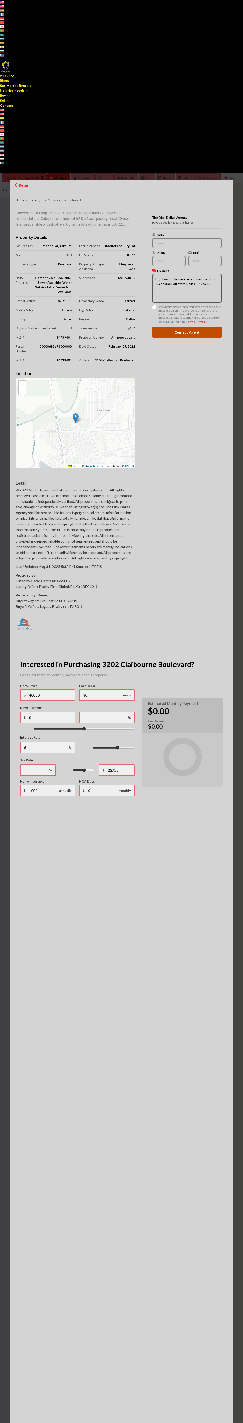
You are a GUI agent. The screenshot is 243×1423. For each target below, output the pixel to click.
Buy (3, 95)
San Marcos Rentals (15, 85)
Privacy (201, 321)
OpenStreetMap (95, 466)
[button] (76, 418)
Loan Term (87, 686)
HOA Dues (87, 781)
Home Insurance (32, 781)
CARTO (129, 466)
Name (162, 234)
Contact (6, 105)
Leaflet (75, 466)
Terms (191, 321)
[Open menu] (1, 171)
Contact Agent (187, 332)
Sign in (13, 58)
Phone (162, 252)
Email (197, 252)
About (5, 75)
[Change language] (3, 2)
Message (163, 270)
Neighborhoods (12, 90)
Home (20, 200)
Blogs (4, 80)
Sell (3, 100)
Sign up (4, 58)
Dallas (33, 200)
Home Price (28, 686)
